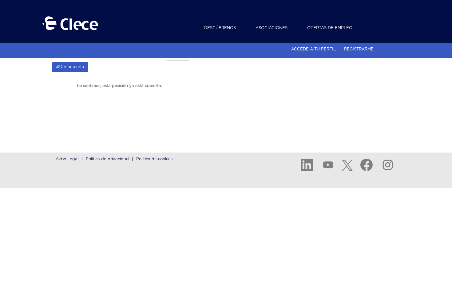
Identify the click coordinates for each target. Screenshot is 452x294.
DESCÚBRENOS (220, 28)
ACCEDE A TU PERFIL (313, 49)
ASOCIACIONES (271, 28)
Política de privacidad (107, 159)
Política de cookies (154, 159)
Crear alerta (71, 67)
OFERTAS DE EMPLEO (329, 28)
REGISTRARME (359, 49)
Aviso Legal (67, 159)
